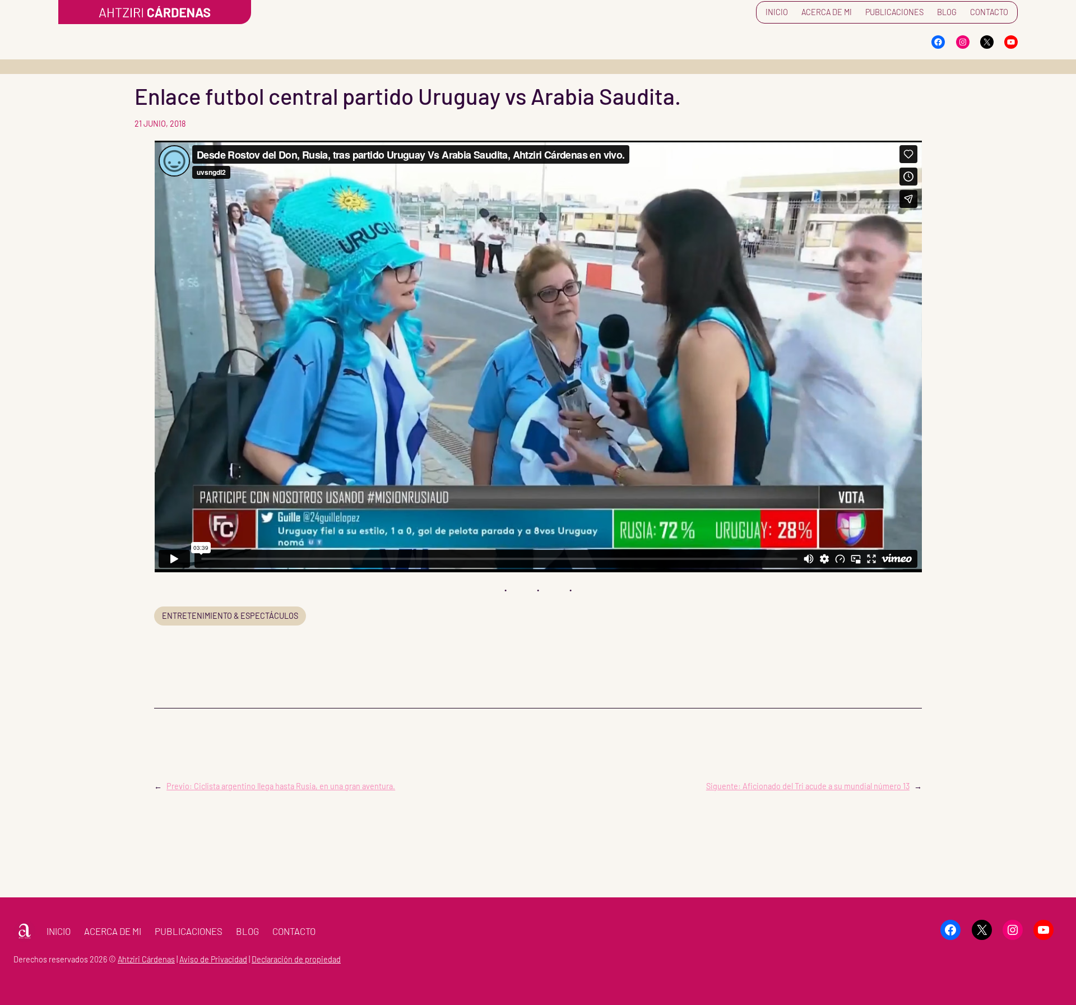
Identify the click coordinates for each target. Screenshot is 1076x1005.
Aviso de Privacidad (213, 959)
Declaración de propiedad (296, 959)
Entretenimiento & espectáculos (230, 615)
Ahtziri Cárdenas (146, 959)
